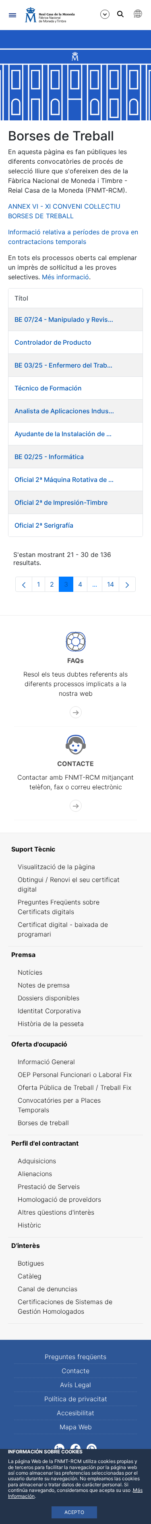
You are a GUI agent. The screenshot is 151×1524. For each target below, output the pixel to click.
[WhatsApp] (92, 1448)
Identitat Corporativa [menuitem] (49, 1011)
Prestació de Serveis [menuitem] (49, 1187)
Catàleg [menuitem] (29, 1276)
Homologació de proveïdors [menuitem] (59, 1199)
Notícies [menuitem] (30, 972)
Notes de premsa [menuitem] (44, 985)
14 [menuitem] (113, 586)
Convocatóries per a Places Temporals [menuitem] (59, 1105)
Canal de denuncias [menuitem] (47, 1289)
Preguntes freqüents (75, 1357)
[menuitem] (75, 849)
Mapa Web (76, 1427)
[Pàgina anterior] (23, 584)
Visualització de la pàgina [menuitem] (56, 867)
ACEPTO (74, 1512)
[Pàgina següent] (127, 584)
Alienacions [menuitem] (35, 1174)
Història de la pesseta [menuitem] (51, 1024)
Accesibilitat (75, 1413)
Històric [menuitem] (29, 1225)
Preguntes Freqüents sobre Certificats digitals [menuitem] (58, 907)
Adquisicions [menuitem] (37, 1161)
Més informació (65, 277)
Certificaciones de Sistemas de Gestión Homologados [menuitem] (65, 1306)
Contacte (75, 1371)
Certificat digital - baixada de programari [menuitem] (63, 929)
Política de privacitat (75, 1399)
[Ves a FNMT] (49, 15)
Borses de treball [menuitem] (43, 1123)
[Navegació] (12, 15)
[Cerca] (120, 14)
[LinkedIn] (59, 1448)
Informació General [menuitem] (46, 1062)
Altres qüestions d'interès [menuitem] (56, 1212)
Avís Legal (75, 1385)
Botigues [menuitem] (31, 1263)
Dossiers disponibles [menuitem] (48, 998)
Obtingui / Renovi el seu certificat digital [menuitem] (69, 884)
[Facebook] (75, 1448)
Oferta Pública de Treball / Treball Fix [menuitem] (74, 1087)
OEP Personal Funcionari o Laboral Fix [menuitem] (75, 1075)
